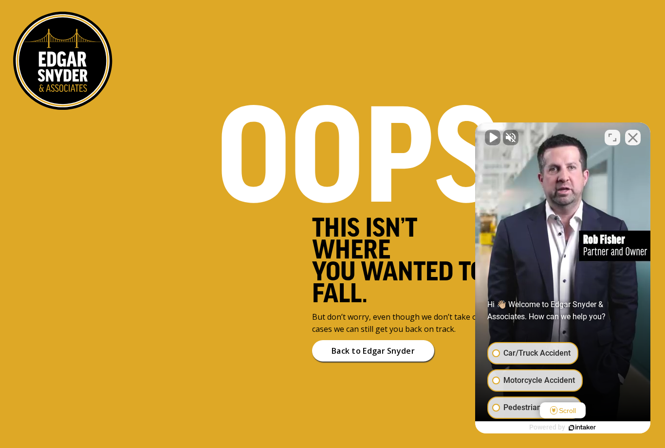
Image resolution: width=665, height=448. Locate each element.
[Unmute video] (492, 137)
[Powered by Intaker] (582, 428)
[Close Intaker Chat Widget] (633, 137)
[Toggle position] (612, 137)
